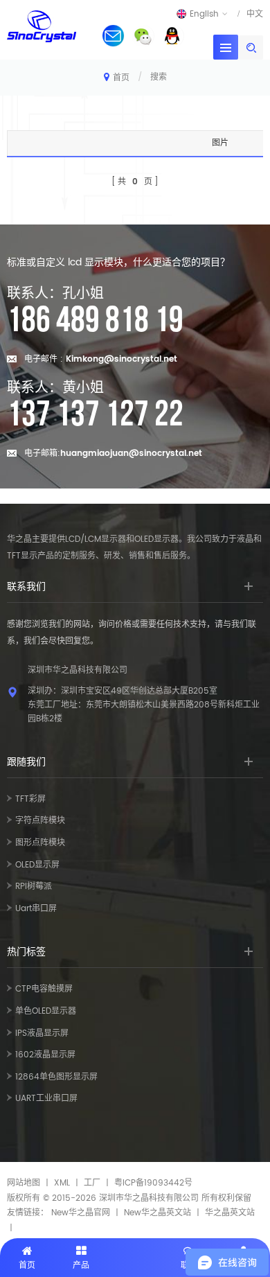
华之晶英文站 (230, 1212)
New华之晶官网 (80, 1212)
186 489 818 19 (95, 321)
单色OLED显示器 (45, 1011)
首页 (121, 78)
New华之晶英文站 (157, 1212)
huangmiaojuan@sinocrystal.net (131, 453)
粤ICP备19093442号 (153, 1183)
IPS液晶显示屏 (42, 1033)
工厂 (92, 1183)
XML (62, 1183)
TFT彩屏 (30, 799)
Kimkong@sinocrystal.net (121, 359)
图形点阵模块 (40, 842)
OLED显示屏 (37, 865)
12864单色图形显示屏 (56, 1077)
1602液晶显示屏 (45, 1055)
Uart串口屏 (36, 908)
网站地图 (23, 1183)
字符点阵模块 (40, 820)
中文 (254, 14)
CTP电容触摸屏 (44, 989)
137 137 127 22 (95, 415)
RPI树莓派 (33, 886)
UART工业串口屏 (46, 1098)
